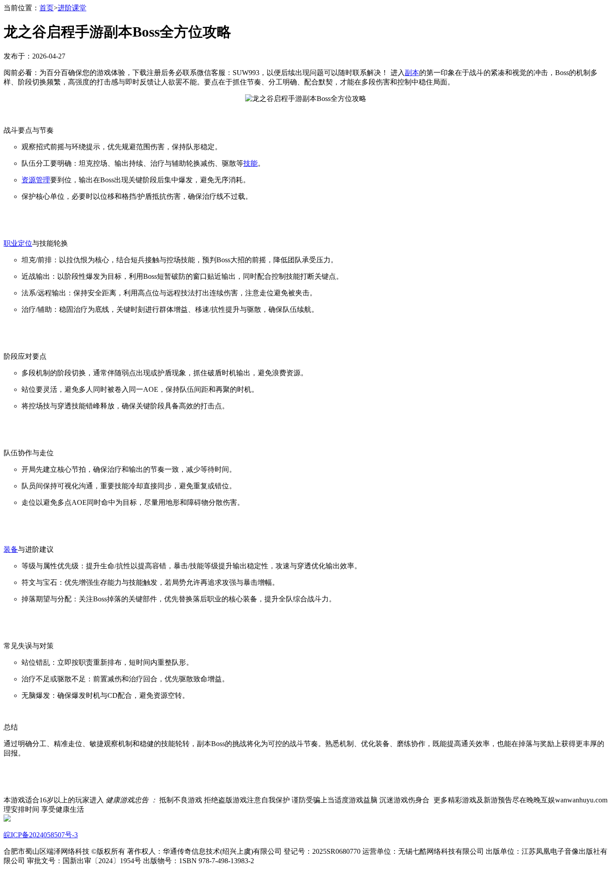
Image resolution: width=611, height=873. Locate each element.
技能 (250, 163)
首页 (46, 8)
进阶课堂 (72, 8)
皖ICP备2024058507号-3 (41, 835)
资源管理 (35, 180)
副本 (412, 72)
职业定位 (18, 243)
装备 (11, 549)
